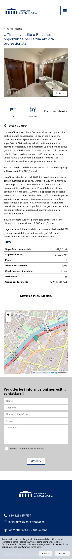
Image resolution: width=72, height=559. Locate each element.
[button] (36, 338)
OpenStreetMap (50, 372)
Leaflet (38, 372)
